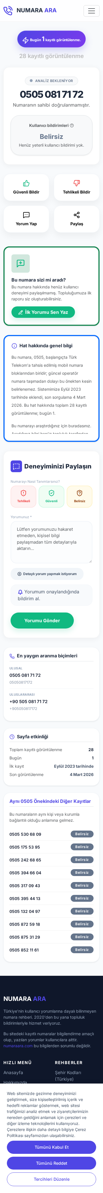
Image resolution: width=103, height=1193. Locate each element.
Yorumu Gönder (42, 620)
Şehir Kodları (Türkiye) (68, 1076)
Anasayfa (13, 1072)
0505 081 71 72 (25, 675)
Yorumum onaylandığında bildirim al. (48, 595)
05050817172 (20, 682)
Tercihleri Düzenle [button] (52, 1179)
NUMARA (24, 998)
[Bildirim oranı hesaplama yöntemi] (72, 125)
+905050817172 (23, 708)
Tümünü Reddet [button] (51, 1163)
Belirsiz (79, 501)
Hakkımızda (15, 1082)
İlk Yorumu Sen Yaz (46, 312)
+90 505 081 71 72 (28, 701)
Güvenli (51, 501)
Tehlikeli (23, 501)
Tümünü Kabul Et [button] (52, 1147)
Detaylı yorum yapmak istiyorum (50, 574)
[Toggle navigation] (92, 11)
